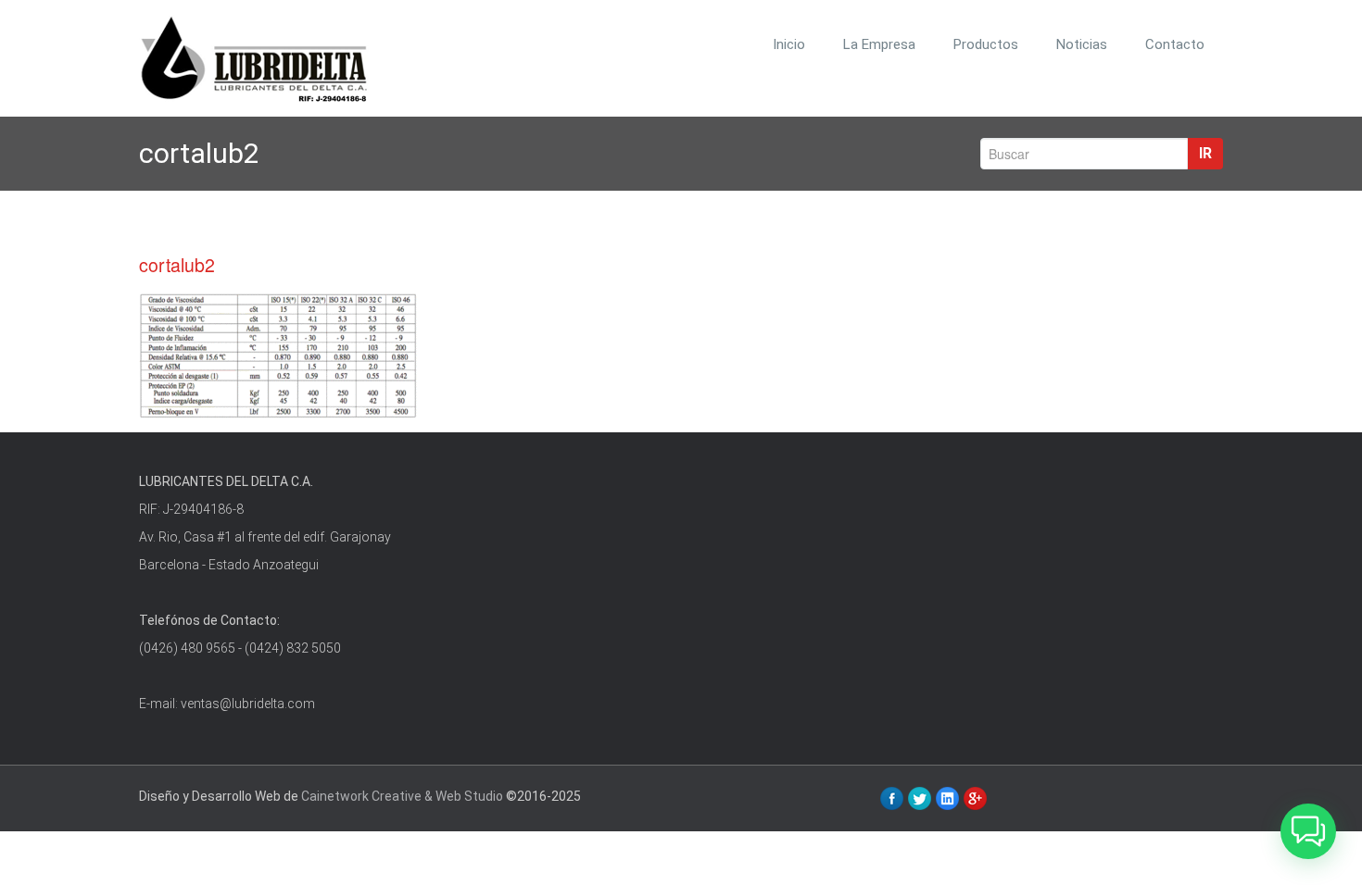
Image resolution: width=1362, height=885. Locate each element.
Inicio (789, 44)
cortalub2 (177, 265)
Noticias (1081, 44)
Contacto (1174, 44)
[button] (1308, 831)
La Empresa (879, 44)
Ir (1205, 153)
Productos (985, 44)
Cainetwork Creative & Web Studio (402, 796)
